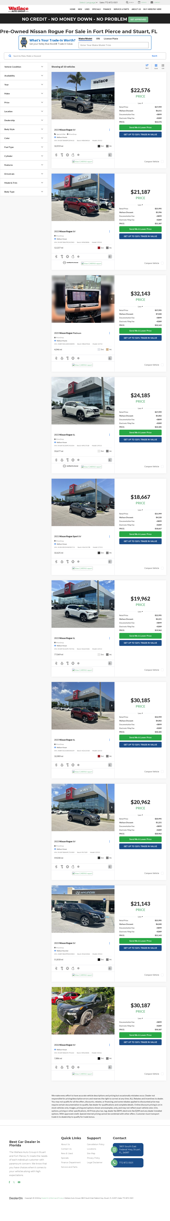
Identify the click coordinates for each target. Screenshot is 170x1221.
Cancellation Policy (95, 1144)
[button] (111, 95)
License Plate (111, 38)
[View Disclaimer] (78, 155)
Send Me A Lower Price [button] (140, 127)
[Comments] (110, 155)
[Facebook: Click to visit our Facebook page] (9, 1182)
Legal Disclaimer (94, 1162)
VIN (98, 38)
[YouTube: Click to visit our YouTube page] (19, 1182)
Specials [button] (96, 9)
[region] (140, 114)
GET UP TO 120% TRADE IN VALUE (140, 134)
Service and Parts (69, 1167)
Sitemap (53, 1198)
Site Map (91, 1153)
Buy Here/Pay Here (152, 9)
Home (72, 9)
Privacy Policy (93, 1158)
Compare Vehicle (151, 161)
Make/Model (85, 38)
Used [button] (87, 9)
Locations (91, 1149)
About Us (65, 1144)
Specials (65, 1158)
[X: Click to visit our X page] (14, 1182)
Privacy (60, 1198)
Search (154, 56)
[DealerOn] (16, 1198)
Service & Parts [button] (121, 9)
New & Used (67, 1153)
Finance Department (71, 1162)
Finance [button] (107, 9)
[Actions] (109, 129)
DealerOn (45, 1198)
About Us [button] (136, 9)
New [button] (80, 9)
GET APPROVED (138, 19)
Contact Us (66, 1149)
